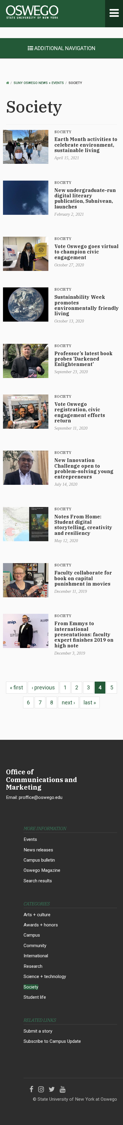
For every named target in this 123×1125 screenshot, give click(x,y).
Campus (32, 935)
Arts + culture (37, 914)
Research (33, 966)
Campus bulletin (39, 860)
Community (35, 945)
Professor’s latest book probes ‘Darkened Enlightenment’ (83, 359)
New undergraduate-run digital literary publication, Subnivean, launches (85, 198)
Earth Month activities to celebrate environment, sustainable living (85, 144)
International (36, 955)
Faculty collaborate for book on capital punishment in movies (83, 578)
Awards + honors (41, 925)
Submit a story (38, 1031)
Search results (38, 881)
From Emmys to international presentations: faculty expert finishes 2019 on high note (83, 634)
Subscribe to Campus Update (52, 1041)
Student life (35, 997)
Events (30, 839)
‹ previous (43, 687)
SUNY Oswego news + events (39, 83)
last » (90, 702)
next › (68, 702)
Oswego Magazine (42, 870)
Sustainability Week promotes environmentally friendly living (86, 305)
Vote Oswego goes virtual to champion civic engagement (86, 251)
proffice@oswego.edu (40, 797)
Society (62, 132)
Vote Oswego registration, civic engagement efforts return (79, 412)
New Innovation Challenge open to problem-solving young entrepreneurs (83, 468)
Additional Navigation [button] (64, 48)
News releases (38, 850)
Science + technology (45, 976)
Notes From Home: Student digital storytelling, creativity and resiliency (83, 525)
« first (16, 687)
